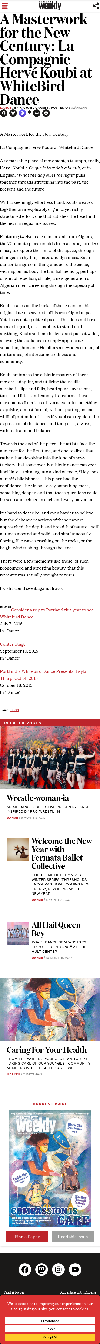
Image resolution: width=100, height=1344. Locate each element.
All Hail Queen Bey (56, 928)
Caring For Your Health (47, 1049)
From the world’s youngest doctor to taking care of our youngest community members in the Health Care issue (48, 1063)
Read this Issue (73, 1236)
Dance (5, 107)
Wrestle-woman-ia (38, 797)
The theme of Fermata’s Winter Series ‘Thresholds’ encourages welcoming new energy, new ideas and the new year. (60, 884)
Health (13, 1074)
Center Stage (13, 644)
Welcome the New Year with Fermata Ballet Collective (62, 853)
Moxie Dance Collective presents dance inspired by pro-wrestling (48, 809)
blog (14, 709)
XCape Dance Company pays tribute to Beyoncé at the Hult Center (59, 946)
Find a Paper (27, 1236)
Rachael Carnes (33, 107)
